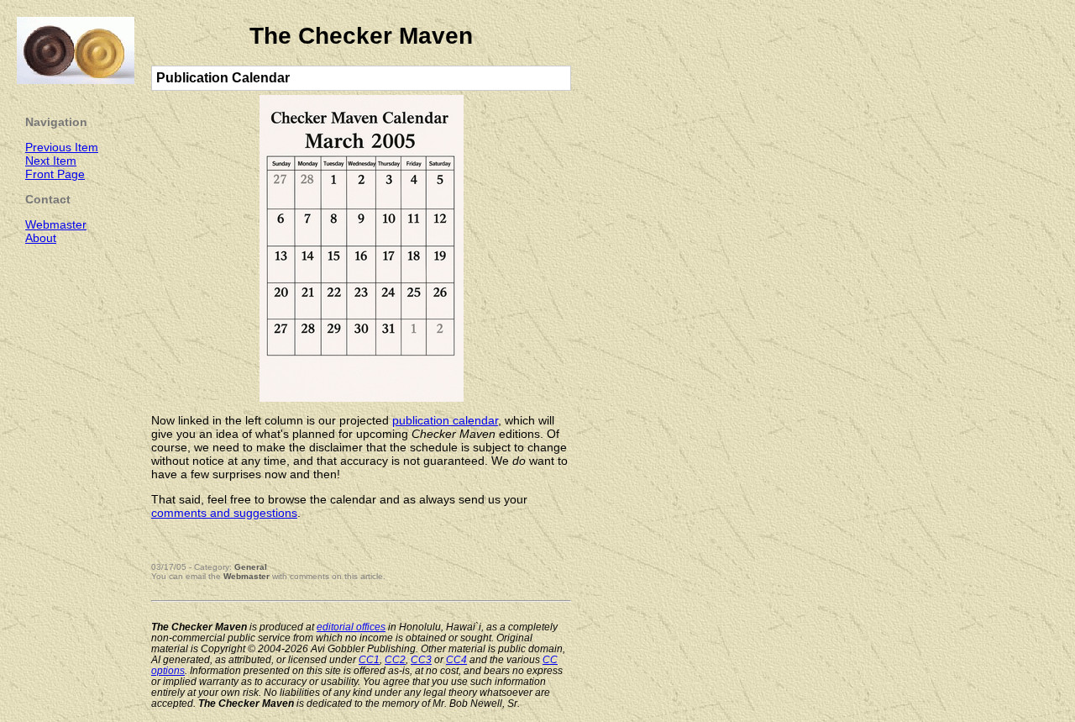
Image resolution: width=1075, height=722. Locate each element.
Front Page (55, 174)
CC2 (395, 659)
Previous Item (61, 147)
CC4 (456, 659)
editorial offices (351, 626)
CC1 (369, 659)
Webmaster (246, 576)
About (40, 238)
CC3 (421, 659)
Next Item (50, 160)
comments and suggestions (224, 512)
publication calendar (445, 420)
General (250, 567)
